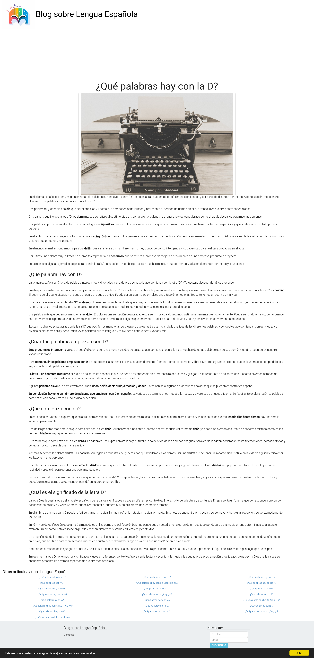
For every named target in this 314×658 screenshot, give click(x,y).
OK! (299, 653)
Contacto (69, 634)
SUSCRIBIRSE (219, 645)
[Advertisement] (157, 53)
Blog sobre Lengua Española (87, 14)
